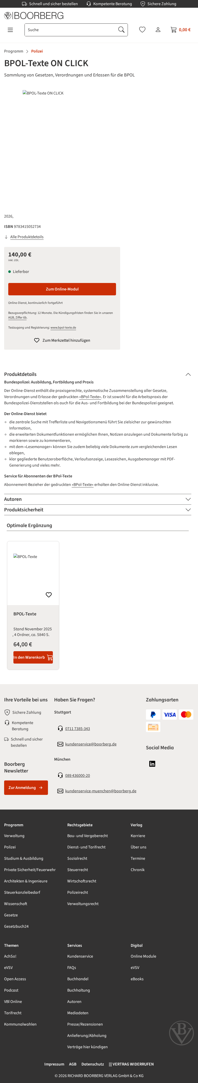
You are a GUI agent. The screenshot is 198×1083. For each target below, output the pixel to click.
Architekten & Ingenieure (25, 881)
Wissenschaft (15, 904)
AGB (73, 1064)
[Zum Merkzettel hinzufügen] (49, 595)
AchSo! (10, 956)
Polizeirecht (77, 892)
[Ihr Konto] (158, 29)
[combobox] (70, 30)
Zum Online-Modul (62, 289)
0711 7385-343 (77, 729)
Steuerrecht (77, 870)
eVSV (8, 967)
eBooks (137, 979)
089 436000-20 (77, 775)
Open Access (15, 979)
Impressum (54, 1064)
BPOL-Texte (24, 614)
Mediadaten (77, 1013)
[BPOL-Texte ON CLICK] (99, 145)
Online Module (143, 956)
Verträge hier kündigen (87, 1047)
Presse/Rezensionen (85, 1024)
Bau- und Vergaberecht (87, 836)
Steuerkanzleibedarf (22, 892)
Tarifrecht (12, 1013)
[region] (99, 145)
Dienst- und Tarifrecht (86, 847)
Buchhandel (77, 979)
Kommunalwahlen (20, 1024)
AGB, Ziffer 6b (17, 317)
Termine (138, 858)
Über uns (138, 847)
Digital (137, 945)
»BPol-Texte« (90, 397)
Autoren (74, 1001)
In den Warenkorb (29, 657)
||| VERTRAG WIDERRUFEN (131, 1064)
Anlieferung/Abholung (86, 1035)
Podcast (11, 990)
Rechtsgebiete (80, 825)
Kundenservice (80, 956)
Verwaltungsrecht (82, 904)
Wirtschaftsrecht (81, 881)
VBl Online (13, 1001)
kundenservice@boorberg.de (91, 744)
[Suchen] (121, 30)
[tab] (97, 374)
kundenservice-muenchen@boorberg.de (100, 791)
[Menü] (10, 30)
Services (74, 945)
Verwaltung (14, 836)
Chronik (138, 870)
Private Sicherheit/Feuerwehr (30, 870)
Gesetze (11, 915)
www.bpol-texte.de (63, 327)
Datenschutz (92, 1064)
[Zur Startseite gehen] (99, 15)
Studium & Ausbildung (23, 858)
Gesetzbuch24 (16, 926)
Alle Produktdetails (27, 237)
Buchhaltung (78, 990)
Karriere (138, 836)
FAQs (71, 967)
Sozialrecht (77, 858)
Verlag (136, 825)
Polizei (10, 847)
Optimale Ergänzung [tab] (29, 525)
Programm (13, 825)
